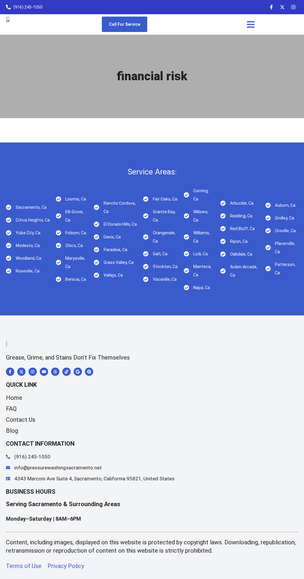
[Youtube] (44, 372)
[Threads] (55, 372)
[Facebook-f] (271, 7)
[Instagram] (293, 7)
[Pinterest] (89, 372)
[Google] (78, 372)
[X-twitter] (282, 7)
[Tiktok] (66, 372)
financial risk (152, 76)
